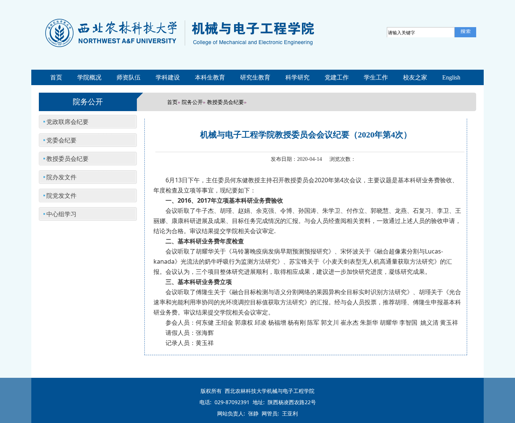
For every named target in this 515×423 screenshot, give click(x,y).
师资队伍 (128, 77)
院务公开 (192, 101)
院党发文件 (61, 195)
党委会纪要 (61, 140)
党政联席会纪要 (67, 122)
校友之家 (415, 77)
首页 (56, 77)
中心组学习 (61, 214)
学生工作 (376, 77)
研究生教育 (255, 77)
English (451, 77)
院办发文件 (61, 177)
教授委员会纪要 (225, 101)
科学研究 (297, 77)
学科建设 (168, 77)
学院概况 (89, 77)
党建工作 (337, 77)
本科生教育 (210, 77)
